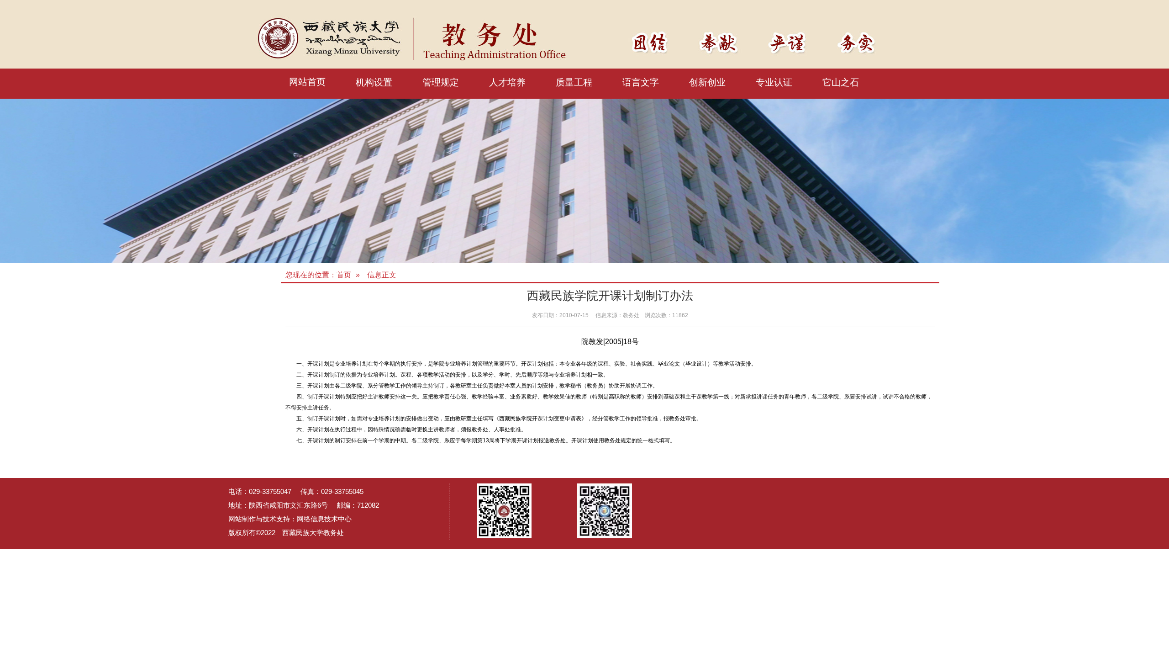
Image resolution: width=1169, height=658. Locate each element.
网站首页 (307, 82)
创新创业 (707, 82)
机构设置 (374, 82)
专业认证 (774, 82)
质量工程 (574, 82)
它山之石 (840, 82)
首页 (344, 275)
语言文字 (640, 82)
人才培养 (507, 82)
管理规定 (440, 82)
